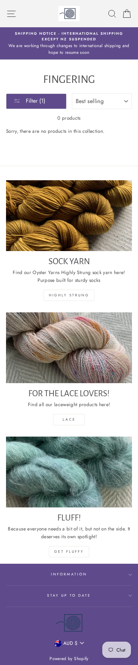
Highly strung (69, 295)
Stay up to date (69, 595)
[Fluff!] (69, 472)
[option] (69, 43)
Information (69, 574)
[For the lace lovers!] (69, 347)
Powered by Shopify (69, 658)
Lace (69, 419)
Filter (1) (34, 101)
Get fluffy (69, 551)
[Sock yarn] (69, 215)
